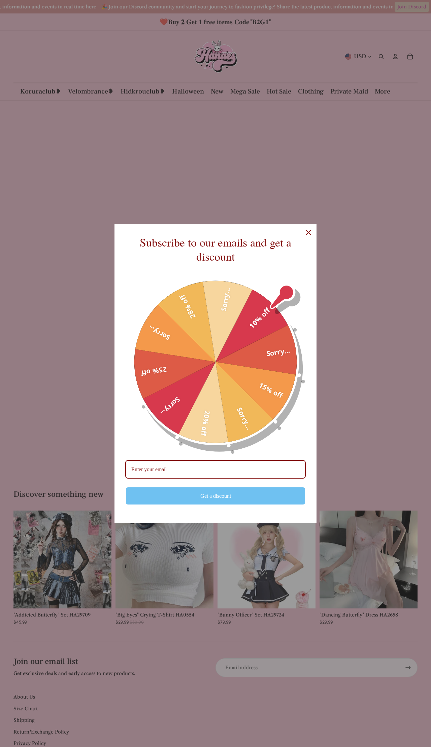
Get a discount (215, 496)
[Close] (308, 232)
